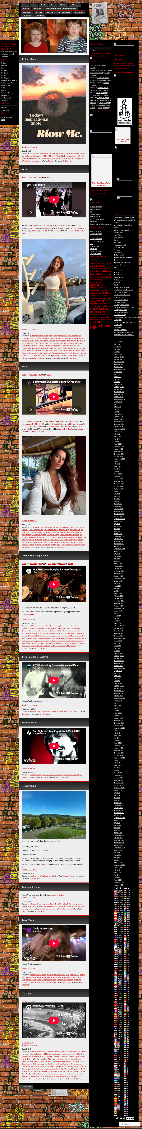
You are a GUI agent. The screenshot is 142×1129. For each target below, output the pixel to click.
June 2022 (117, 466)
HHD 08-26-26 (95, 216)
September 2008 (119, 865)
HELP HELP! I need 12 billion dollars (55, 537)
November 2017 (119, 603)
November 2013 (119, 723)
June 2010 (117, 825)
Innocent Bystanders (121, 265)
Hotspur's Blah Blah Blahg (122, 262)
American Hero (27, 338)
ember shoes (41, 532)
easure (26, 424)
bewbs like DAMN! (43, 338)
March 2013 (118, 743)
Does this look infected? (52, 631)
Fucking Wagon (45, 633)
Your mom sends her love (47, 982)
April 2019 (117, 561)
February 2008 (119, 882)
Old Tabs (4, 88)
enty (56, 424)
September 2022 (119, 459)
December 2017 (119, 601)
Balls (98, 277)
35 (43, 424)
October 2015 (118, 666)
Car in (92, 95)
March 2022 (118, 474)
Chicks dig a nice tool (36, 530)
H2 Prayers (5, 78)
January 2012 (118, 778)
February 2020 (119, 536)
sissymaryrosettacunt (71, 775)
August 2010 (118, 820)
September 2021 (119, 489)
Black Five (117, 235)
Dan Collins (117, 242)
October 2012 (118, 755)
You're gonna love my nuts (47, 979)
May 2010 (117, 828)
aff (68, 228)
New (64, 226)
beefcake (96, 284)
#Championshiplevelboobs (39, 335)
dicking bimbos (27, 156)
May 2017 (117, 618)
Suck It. (33, 643)
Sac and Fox (34, 353)
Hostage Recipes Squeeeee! (123, 257)
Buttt (66, 338)
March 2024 (118, 414)
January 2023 (118, 449)
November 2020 (119, 514)
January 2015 (118, 688)
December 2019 (119, 541)
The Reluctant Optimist (121, 312)
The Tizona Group (120, 315)
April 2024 (117, 411)
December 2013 (119, 720)
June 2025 (117, 377)
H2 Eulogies (5, 73)
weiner (63, 646)
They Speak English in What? (62, 353)
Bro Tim (4, 65)
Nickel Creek (118, 275)
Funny (3, 68)
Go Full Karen (48, 1059)
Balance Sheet (118, 232)
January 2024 (118, 419)
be (52, 231)
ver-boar (69, 427)
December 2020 (119, 511)
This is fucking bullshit (63, 643)
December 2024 (119, 392)
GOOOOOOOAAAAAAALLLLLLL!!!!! (53, 156)
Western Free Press (120, 330)
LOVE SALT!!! (74, 975)
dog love (33, 876)
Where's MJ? (69, 1069)
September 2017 (119, 608)
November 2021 (119, 484)
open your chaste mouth (34, 542)
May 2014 (117, 708)
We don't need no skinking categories (41, 1069)
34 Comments (67, 161)
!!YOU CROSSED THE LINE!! (124, 217)
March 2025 (118, 384)
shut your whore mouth (42, 544)
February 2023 (119, 446)
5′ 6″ (29, 228)
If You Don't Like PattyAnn (46, 343)
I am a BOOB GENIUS (75, 537)
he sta (69, 422)
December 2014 (119, 690)
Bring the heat (118, 237)
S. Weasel (117, 282)
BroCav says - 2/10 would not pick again (47, 1054)
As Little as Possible (101, 272)
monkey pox (44, 909)
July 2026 (117, 344)
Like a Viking (68, 539)
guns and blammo (76, 1059)
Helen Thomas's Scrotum (30, 1061)
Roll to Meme (29, 59)
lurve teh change (69, 876)
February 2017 (119, 626)
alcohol (94, 268)
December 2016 (119, 631)
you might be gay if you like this (62, 1076)
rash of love (53, 909)
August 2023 (118, 431)
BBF (24, 169)
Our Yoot (4, 90)
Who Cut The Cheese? (41, 1071)
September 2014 (119, 698)
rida (49, 564)
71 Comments (41, 648)
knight (68, 424)
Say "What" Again (46, 353)
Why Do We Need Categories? (36, 1074)
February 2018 (119, 596)
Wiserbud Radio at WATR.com (124, 332)
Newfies (63, 355)
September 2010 (119, 818)
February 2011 (118, 805)
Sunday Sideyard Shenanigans (100, 224)
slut (67, 641)
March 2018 (118, 593)
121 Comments (45, 714)
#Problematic (62, 335)
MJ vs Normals (27, 1043)
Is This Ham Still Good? (71, 343)
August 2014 (118, 700)
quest (24, 427)
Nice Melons (36, 348)
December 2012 (119, 750)
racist (106, 298)
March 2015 (118, 683)
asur (38, 228)
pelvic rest (77, 348)
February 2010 (119, 835)
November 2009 (119, 842)
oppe (74, 228)
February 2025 (119, 387)
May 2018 (117, 588)
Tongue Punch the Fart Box (40, 646)
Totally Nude (35, 355)
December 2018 (119, 571)
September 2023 (119, 429)
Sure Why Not (50, 643)
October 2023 (118, 426)
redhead (65, 350)
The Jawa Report (119, 302)
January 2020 (118, 539)
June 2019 (117, 556)
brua (49, 226)
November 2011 (119, 783)
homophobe (50, 904)
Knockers (33, 345)
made (27, 429)
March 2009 (118, 862)
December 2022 (119, 451)
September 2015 (119, 668)
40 (43, 228)
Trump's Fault (45, 355)
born (43, 226)
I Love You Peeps (43, 876)
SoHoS (116, 285)
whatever (38, 161)
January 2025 (118, 389)
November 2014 (119, 693)
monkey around (35, 711)
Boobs (52, 338)
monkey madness (57, 711)
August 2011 (118, 790)
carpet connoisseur (68, 1054)
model (28, 226)
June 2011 (117, 795)
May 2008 (117, 875)
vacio (34, 231)
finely (59, 231)
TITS (28, 355)
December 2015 (119, 661)
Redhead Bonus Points (77, 350)
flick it (77, 532)
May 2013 (117, 738)
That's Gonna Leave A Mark (67, 909)
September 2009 (119, 847)
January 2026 (118, 359)
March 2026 (118, 354)
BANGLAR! (106, 277)
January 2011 (118, 808)
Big (40, 178)
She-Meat (103, 304)
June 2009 (117, 855)
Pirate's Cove (118, 280)
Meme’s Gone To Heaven (35, 656)
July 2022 (117, 464)
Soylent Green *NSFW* (121, 287)
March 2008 (118, 880)
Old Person (52, 348)
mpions (62, 564)
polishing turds (46, 158)
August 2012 (118, 760)
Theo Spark (117, 320)
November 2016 (119, 633)
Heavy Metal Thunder (34, 537)
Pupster (50, 161)
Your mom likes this (35, 1079)
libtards (57, 355)
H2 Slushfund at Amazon (99, 56)
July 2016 (117, 643)
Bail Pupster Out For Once (49, 153)
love (67, 975)
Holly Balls (80, 340)
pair (58, 228)
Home (25, 5)
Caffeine (82, 153)
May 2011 (117, 798)
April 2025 (117, 382)
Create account (6, 117)
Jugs (43, 1064)
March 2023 (118, 444)
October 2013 (118, 725)
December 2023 (119, 421)
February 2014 (119, 715)
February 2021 (119, 506)
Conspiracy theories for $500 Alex (57, 1056)
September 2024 (119, 399)
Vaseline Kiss (79, 158)
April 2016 (117, 651)
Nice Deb (117, 272)
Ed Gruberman (119, 247)
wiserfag (50, 1074)
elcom (77, 231)
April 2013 (117, 740)
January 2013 (118, 748)
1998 (55, 422)
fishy (72, 532)
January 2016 (118, 658)
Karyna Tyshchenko (65, 429)
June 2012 (117, 765)
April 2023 (117, 441)
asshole (107, 274)
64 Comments (39, 911)
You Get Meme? (95, 209)
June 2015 (117, 676)
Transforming (29, 785)
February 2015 (119, 686)
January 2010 (118, 837)
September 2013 (119, 728)
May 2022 (117, 469)
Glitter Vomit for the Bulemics (69, 535)
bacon (93, 277)
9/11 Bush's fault (97, 263)
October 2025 (118, 367)
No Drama (44, 348)
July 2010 (117, 823)
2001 (59, 226)
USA (76, 226)
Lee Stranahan (118, 270)
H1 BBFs (4, 70)
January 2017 (118, 628)
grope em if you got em (59, 633)
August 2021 (118, 491)
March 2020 (118, 534)
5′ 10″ (77, 422)
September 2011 (119, 788)
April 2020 (117, 531)
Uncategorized (95, 314)
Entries (3, 107)
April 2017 (117, 621)
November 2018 (119, 573)
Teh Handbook (6, 98)
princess (39, 427)
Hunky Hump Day (99, 293)
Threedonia (117, 327)
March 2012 (118, 773)
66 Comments (59, 547)
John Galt (46, 539)
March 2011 (117, 803)
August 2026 (118, 342)
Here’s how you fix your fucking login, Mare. (61, 8)
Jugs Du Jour (48, 636)
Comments (5, 110)
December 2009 (119, 840)
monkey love (31, 158)
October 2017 (118, 606)
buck (51, 424)
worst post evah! (68, 1074)
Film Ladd (117, 250)
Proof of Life (5, 95)
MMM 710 (93, 221)
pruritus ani (42, 906)
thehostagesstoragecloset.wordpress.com (128, 317)
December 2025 (119, 362)
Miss (82, 231)
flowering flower (61, 340)
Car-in (116, 240)
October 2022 (118, 456)
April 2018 (117, 591)
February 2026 (119, 357)
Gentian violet (38, 1059)
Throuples (27, 993)
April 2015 (117, 681)
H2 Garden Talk (119, 255)
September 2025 (119, 369)
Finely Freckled (49, 340)
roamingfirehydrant (96, 73)
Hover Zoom (29, 614)
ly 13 (49, 422)
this (79, 427)
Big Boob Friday (95, 254)
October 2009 (118, 845)
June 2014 (117, 705)
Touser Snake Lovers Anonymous (64, 977)
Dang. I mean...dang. (37, 340)
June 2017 (117, 616)
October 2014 (118, 695)
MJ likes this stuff (28, 1001)
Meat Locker (5, 85)
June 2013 (117, 735)
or (68, 226)
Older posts (26, 1087)
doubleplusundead (120, 245)
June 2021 (117, 496)
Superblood (41, 643)
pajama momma (119, 277)
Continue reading (29, 147)
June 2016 (117, 646)
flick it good (36, 156)
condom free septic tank (37, 1056)
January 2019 (118, 568)
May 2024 (117, 409)
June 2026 (117, 347)
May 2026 (117, 349)
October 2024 (118, 397)
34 (36, 424)
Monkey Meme (30, 722)
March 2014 (118, 713)
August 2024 (118, 401)
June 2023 (117, 436)
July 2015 (117, 673)
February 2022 (119, 476)
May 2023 (117, 439)
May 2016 (117, 648)
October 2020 (118, 516)
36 (51, 228)
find (80, 228)
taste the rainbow (67, 544)
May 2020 (117, 529)
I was (62, 424)
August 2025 (118, 372)
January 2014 (118, 718)
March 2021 (118, 504)
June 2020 (117, 526)
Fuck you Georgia (53, 535)
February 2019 (119, 566)
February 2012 (119, 775)
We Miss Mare (55, 646)
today (36, 226)
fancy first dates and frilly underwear (58, 532)
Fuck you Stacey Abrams (30, 633)
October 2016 (118, 636)
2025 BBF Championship (35, 555)
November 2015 (119, 663)
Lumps (92, 90)
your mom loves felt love (65, 979)
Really (60, 350)
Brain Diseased (52, 1079)
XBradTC (93, 80)
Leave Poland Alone (56, 539)
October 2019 (118, 546)
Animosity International (121, 230)
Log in (3, 120)
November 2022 (119, 454)
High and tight (71, 340)
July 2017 (117, 613)
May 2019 (117, 558)
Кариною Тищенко (38, 432)
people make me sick (34, 350)
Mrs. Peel (93, 100)
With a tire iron (71, 646)
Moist (78, 345)
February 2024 (119, 416)
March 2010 (118, 832)
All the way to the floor (53, 1051)
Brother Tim (94, 70)
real (40, 231)
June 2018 (117, 586)
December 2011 (119, 780)
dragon (51, 427)
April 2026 (117, 352)
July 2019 (117, 553)
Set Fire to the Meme (97, 219)
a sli (31, 424)
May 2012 (117, 768)
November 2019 (119, 543)
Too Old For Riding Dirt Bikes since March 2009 (8, 46)
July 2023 (117, 434)
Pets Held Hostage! (7, 93)
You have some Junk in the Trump (39, 1076)
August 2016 (118, 641)
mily (24, 233)
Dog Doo (30, 1059)
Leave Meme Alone (96, 251)
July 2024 (117, 404)
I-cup (64, 228)
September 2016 (119, 638)
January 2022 (118, 479)
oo (44, 178)
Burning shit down (96, 214)
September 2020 (119, 519)
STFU (59, 544)
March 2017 (118, 623)
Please (70, 231)
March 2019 (118, 563)
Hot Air (116, 260)
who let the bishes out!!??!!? (59, 1071)
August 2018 (118, 581)
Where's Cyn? (60, 1069)
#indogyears (53, 335)
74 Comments (35, 878)
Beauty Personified (62, 527)
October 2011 (118, 785)
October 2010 (118, 815)
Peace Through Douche (65, 348)
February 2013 (119, 745)
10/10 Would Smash (74, 335)
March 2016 (118, 653)
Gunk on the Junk (31, 887)
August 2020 (118, 521)
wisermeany (58, 1074)
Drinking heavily (64, 530)
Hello (24, 178)
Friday (49, 178)
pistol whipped (49, 1066)
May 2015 (117, 678)
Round (70, 564)
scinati (26, 231)
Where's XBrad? (27, 1071)
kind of (58, 427)
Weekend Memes (28, 161)
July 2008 (117, 870)
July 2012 (117, 763)
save (30, 427)
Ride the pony (64, 542)
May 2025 (117, 379)
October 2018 (118, 576)
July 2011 (117, 793)
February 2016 (119, 656)
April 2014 (117, 710)
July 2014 (117, 703)
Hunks (104, 290)
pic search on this (57, 895)
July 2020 (117, 524)
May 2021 (117, 499)
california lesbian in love (38, 975)
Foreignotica (41, 535)
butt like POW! (60, 338)
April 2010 (117, 830)
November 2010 (119, 813)
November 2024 (119, 394)
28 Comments (71, 358)
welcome (33, 178)
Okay (38, 158)
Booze (103, 288)
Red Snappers (72, 355)
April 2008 (117, 877)
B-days (3, 63)
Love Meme (28, 919)
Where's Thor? (80, 1069)
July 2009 (117, 852)
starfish (53, 544)
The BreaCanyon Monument (123, 290)
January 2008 (118, 885)
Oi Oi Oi (37, 1066)
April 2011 (117, 800)
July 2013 (117, 733)
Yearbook (4, 100)
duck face (73, 530)
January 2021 (118, 509)
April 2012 (117, 770)
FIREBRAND (118, 252)
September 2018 (119, 578)
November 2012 (119, 753)
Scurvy (79, 542)
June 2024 (117, 406)
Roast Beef (26, 353)
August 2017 (118, 611)
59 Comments (81, 1079)
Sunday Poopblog (106, 70)
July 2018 (117, 583)
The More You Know (67, 158)
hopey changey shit (73, 156)
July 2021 (117, 494)
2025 (54, 564)
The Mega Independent (121, 305)
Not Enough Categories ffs (64, 1064)
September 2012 (119, 758)
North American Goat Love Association (39, 977)
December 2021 (119, 481)
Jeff (115, 267)
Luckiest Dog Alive (44, 345)
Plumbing (35, 906)
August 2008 (118, 867)
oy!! (42, 1066)
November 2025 (119, 364)
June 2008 (117, 872)
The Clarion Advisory (121, 292)
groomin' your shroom (61, 1059)
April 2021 (117, 501)
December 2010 (119, 810)
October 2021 (118, 486)
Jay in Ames (26, 714)
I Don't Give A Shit (60, 904)
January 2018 (118, 598)
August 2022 (118, 461)
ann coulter (48, 527)
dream (79, 424)
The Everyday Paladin (121, 300)
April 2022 (117, 471)
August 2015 (118, 671)
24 (47, 228)
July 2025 (117, 374)
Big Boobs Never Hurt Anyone (69, 153)
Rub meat (73, 542)
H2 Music (4, 75)
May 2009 (117, 857)
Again (57, 626)
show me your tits (28, 544)
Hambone (71, 633)
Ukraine (62, 422)
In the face (59, 343)
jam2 (82, 876)
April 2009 (117, 860)
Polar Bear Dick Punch (49, 350)
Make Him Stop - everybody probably (63, 345)
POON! (99, 298)
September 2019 (119, 548)
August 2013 (118, 730)
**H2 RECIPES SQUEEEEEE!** (124, 72)
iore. (29, 233)
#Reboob (52, 626)
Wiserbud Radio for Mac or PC (124, 335)
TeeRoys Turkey (60, 1066)
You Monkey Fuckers (71, 711)
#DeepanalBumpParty (37, 904)
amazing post (34, 153)
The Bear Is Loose (73, 1066)
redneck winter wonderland (36, 358)
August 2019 (118, 551)
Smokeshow (56, 158)
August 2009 (118, 850)
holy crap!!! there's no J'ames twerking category (56, 1061)
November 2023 (119, 424)
